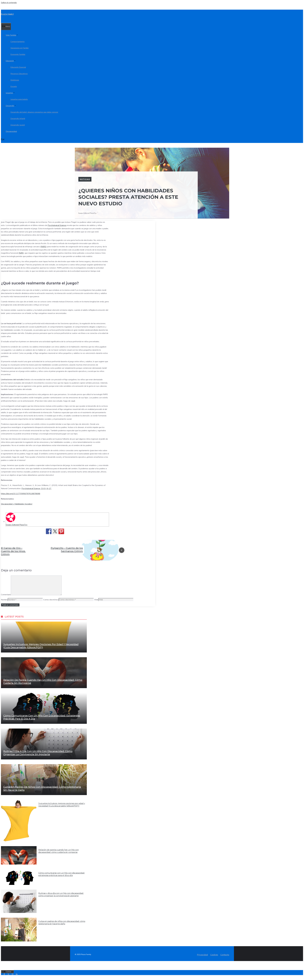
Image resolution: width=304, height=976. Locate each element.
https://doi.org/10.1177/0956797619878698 (20, 493)
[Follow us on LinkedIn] (17, 974)
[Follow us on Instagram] (12, 974)
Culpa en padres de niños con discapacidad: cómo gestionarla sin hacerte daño (61, 922)
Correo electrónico (51, 599)
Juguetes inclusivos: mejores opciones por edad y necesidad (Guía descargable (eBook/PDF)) (61, 804)
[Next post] (121, 550)
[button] (3, 140)
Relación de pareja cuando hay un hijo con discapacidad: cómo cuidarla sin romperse (58, 851)
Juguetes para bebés (19, 99)
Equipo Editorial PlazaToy (16, 524)
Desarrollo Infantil (17, 118)
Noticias (85, 179)
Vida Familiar (11, 35)
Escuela (13, 86)
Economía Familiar (17, 54)
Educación (10, 61)
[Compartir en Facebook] (49, 531)
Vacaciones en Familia (19, 48)
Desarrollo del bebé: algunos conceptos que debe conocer (34, 112)
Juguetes (9, 93)
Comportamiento (17, 41)
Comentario (6, 594)
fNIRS (43, 246)
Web (96, 599)
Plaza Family (7, 14)
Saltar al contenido (9, 2)
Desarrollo (10, 106)
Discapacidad (11, 131)
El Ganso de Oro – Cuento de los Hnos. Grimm (13, 551)
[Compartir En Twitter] (55, 531)
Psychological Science (57, 225)
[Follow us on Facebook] (4, 974)
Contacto (224, 954)
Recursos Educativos (19, 73)
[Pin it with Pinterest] (61, 531)
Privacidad (202, 954)
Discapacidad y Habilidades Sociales (16, 504)
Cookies (214, 954)
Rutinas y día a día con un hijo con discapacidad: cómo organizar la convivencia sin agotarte (61, 894)
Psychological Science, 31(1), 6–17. (36, 488)
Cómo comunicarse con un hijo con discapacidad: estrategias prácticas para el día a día (61, 874)
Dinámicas (14, 80)
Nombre (4, 599)
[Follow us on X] (8, 974)
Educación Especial (18, 67)
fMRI (21, 253)
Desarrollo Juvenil (17, 125)
